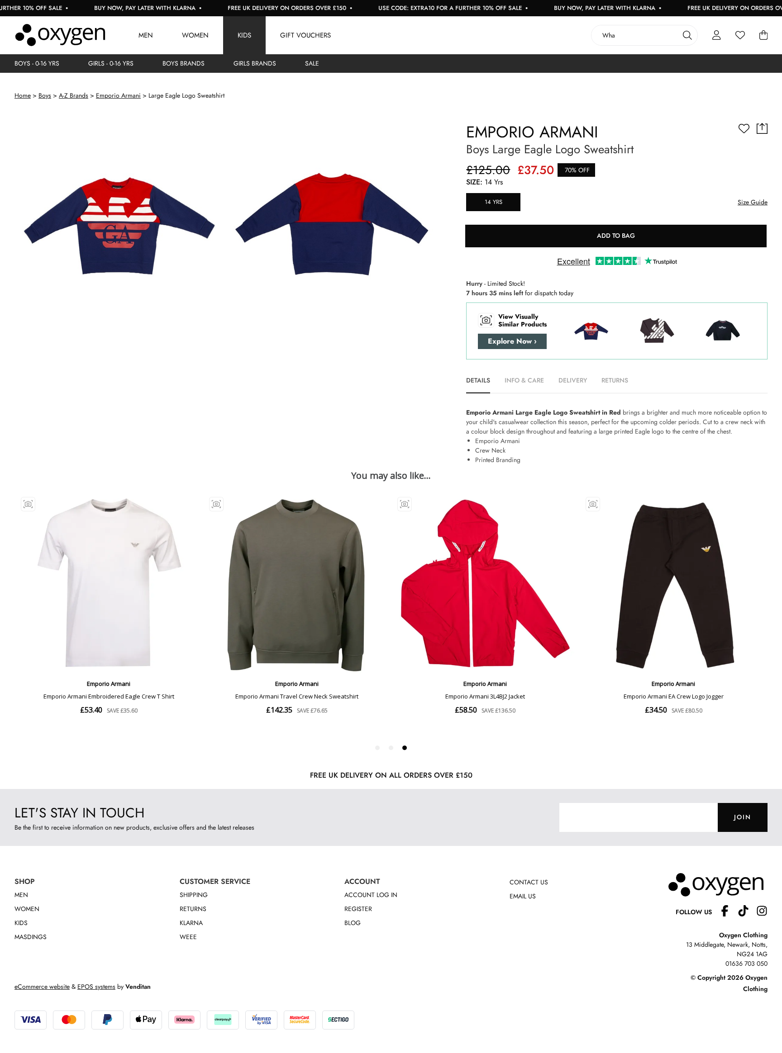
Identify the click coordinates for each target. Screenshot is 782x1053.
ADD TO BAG (616, 235)
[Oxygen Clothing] (60, 35)
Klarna (191, 922)
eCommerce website (42, 986)
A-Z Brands (73, 95)
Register (358, 908)
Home (22, 95)
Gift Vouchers (305, 35)
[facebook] (728, 912)
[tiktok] (747, 912)
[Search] (687, 35)
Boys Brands (183, 63)
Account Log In (370, 894)
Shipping (194, 894)
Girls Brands (255, 63)
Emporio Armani (118, 95)
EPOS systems (96, 986)
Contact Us (529, 882)
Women (195, 35)
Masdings (30, 936)
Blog (352, 922)
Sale (312, 63)
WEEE (188, 936)
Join (742, 817)
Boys (44, 95)
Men (145, 35)
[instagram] (762, 912)
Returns (193, 908)
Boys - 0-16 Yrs (36, 63)
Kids (244, 35)
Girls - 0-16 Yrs (111, 63)
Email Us (523, 896)
